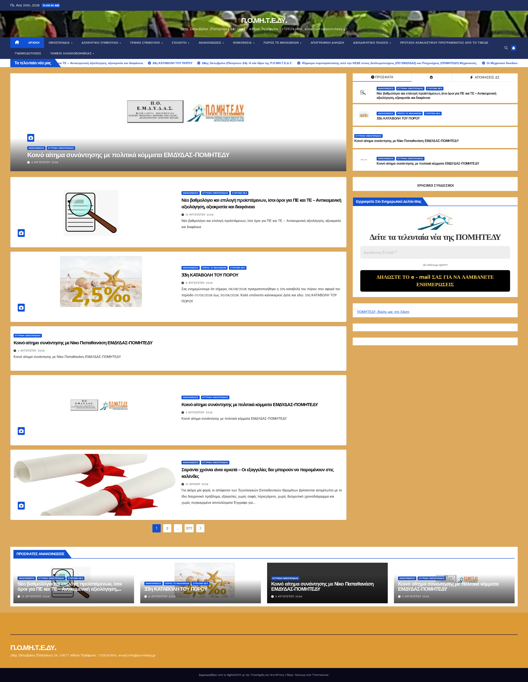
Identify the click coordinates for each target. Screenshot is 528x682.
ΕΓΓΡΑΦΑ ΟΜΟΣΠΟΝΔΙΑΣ (61, 148)
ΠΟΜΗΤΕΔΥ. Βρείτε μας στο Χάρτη (383, 312)
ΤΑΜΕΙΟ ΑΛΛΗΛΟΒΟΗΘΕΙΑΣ (71, 53)
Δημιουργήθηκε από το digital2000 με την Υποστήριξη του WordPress (242, 674)
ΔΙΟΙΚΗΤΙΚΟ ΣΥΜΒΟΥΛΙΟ (100, 43)
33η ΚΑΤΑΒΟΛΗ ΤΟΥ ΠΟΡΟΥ (398, 118)
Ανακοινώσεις (210, 43)
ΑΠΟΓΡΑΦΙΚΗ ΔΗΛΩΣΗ (327, 43)
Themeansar (320, 674)
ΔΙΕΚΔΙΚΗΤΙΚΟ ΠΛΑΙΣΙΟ (371, 43)
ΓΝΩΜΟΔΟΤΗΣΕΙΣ (28, 53)
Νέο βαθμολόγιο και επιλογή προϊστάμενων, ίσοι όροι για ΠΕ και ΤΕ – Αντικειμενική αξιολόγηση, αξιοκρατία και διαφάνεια (70, 589)
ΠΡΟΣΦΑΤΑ (384, 77)
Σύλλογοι (180, 43)
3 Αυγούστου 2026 (31, 350)
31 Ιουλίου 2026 (42, 162)
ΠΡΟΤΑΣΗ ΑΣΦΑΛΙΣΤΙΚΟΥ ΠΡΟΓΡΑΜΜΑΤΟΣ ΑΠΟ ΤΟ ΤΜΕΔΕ (444, 43)
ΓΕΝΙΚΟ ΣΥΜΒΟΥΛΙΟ (145, 43)
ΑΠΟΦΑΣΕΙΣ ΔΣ (487, 77)
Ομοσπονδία (60, 43)
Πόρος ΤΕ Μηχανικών (282, 43)
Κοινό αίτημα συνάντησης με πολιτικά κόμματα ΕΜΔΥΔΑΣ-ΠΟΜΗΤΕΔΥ (428, 163)
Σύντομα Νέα (434, 88)
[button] (506, 48)
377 (189, 528)
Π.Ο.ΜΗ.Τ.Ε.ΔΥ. (264, 20)
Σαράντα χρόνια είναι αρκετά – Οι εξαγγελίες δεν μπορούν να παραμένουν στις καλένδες (153, 155)
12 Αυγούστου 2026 (200, 214)
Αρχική (34, 43)
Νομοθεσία (243, 43)
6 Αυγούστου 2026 (199, 282)
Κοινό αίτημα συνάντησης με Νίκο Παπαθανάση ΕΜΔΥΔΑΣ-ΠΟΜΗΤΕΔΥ (406, 141)
